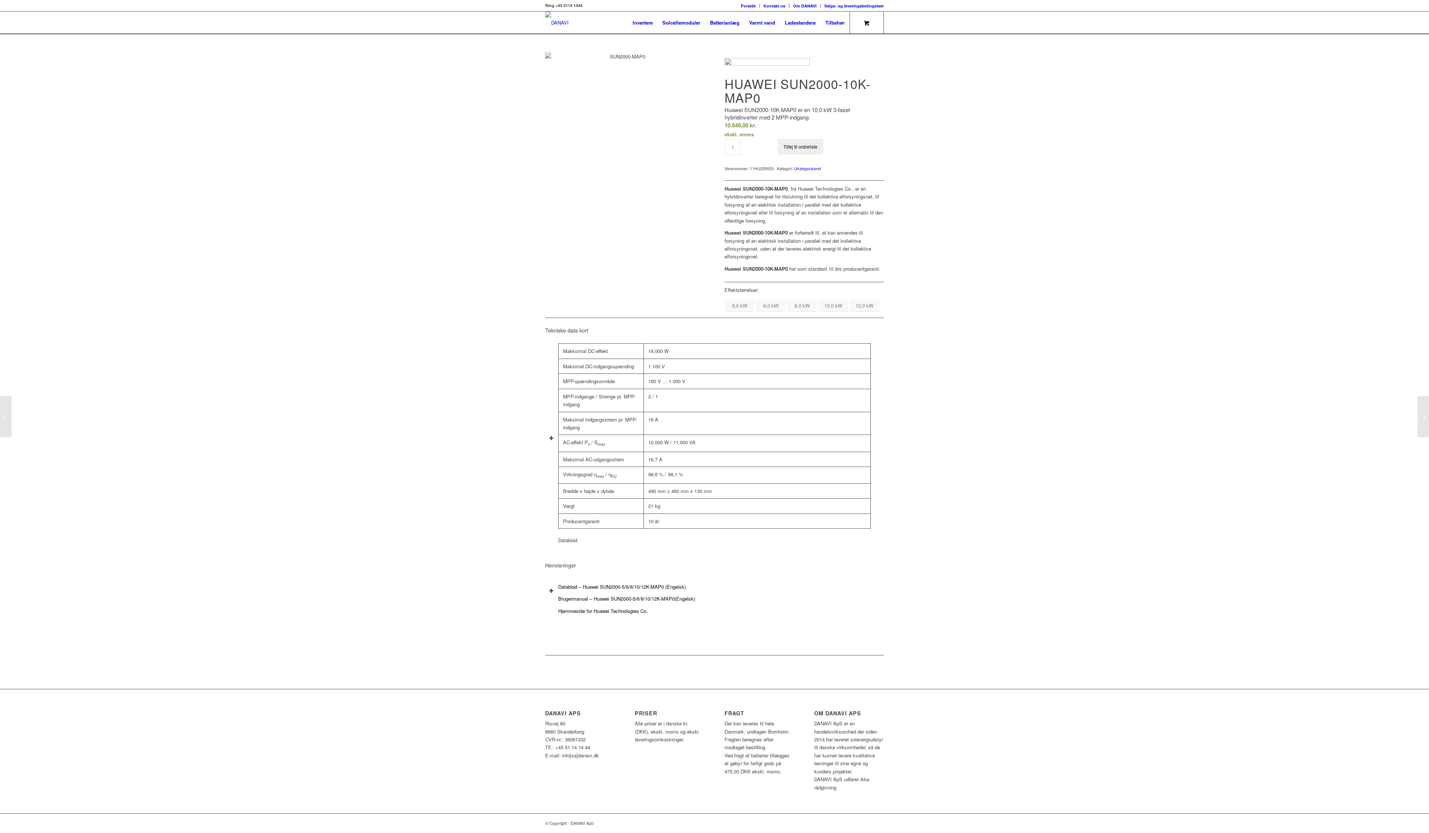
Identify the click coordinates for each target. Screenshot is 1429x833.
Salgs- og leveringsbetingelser (854, 6)
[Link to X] (867, 823)
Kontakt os (774, 6)
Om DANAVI (804, 6)
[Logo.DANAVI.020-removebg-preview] (557, 23)
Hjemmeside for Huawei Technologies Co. (603, 610)
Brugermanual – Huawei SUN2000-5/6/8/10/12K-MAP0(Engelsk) (626, 598)
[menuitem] (748, 6)
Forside (748, 6)
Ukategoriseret (807, 168)
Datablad (567, 540)
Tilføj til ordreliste (800, 146)
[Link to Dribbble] (878, 823)
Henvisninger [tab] (560, 565)
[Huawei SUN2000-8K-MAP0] (6, 416)
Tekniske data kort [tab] (566, 330)
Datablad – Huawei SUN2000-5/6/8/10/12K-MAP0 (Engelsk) (622, 586)
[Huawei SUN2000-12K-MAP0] (1423, 416)
